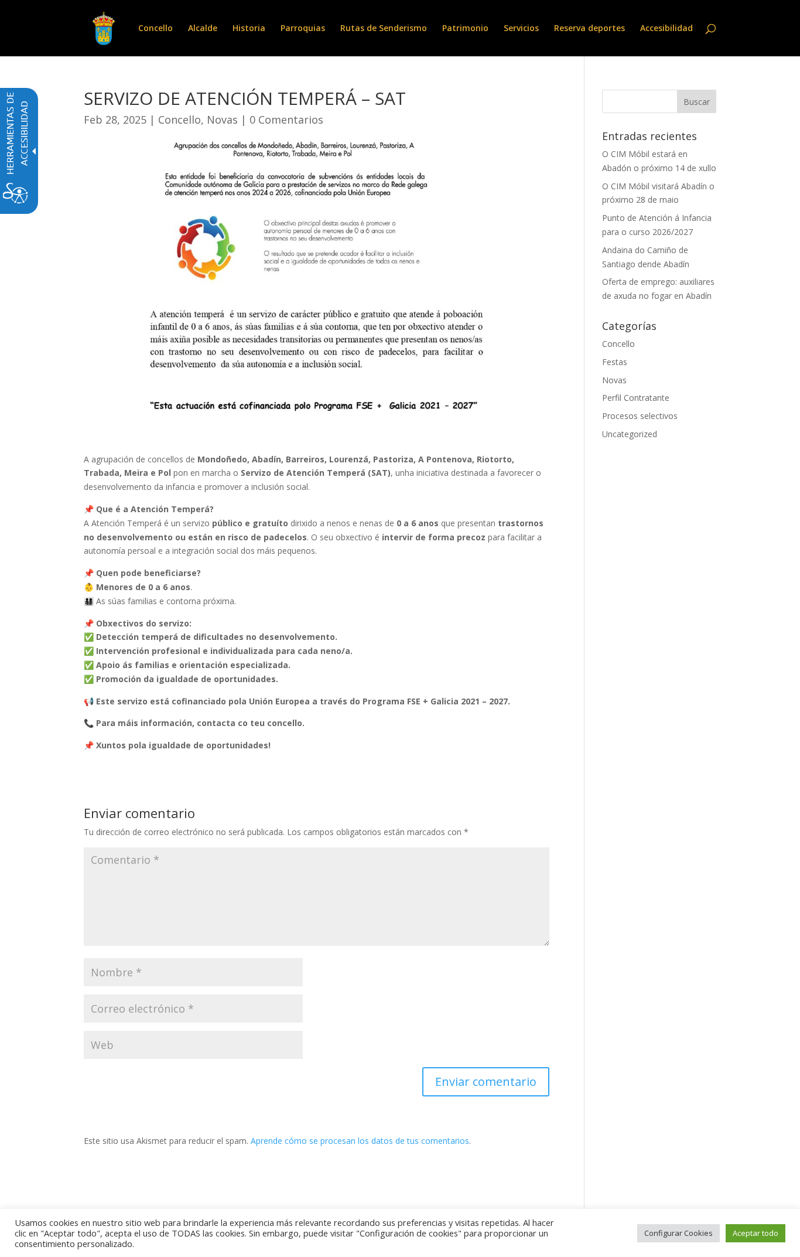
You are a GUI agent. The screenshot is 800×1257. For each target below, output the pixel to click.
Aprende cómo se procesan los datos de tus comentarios (360, 1140)
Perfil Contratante (635, 397)
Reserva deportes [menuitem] (589, 28)
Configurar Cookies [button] (678, 1233)
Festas (614, 361)
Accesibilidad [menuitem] (666, 28)
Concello (179, 120)
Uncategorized (629, 434)
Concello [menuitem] (155, 28)
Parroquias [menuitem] (303, 28)
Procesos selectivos (640, 415)
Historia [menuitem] (249, 28)
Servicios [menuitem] (521, 28)
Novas (222, 120)
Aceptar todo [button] (755, 1233)
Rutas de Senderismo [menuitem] (383, 28)
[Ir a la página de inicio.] (103, 27)
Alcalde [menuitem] (202, 28)
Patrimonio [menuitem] (465, 28)
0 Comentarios (286, 120)
